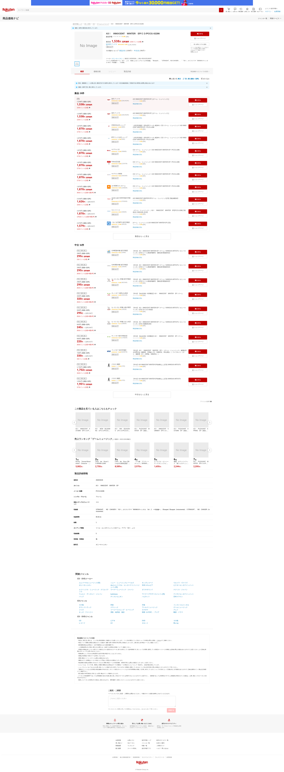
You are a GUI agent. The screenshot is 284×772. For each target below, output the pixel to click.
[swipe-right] (209, 422)
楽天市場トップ (77, 24)
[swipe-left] (74, 422)
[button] (235, 10)
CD (94, 24)
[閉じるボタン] (211, 28)
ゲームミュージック (103, 24)
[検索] (221, 10)
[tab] (82, 71)
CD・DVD (87, 24)
